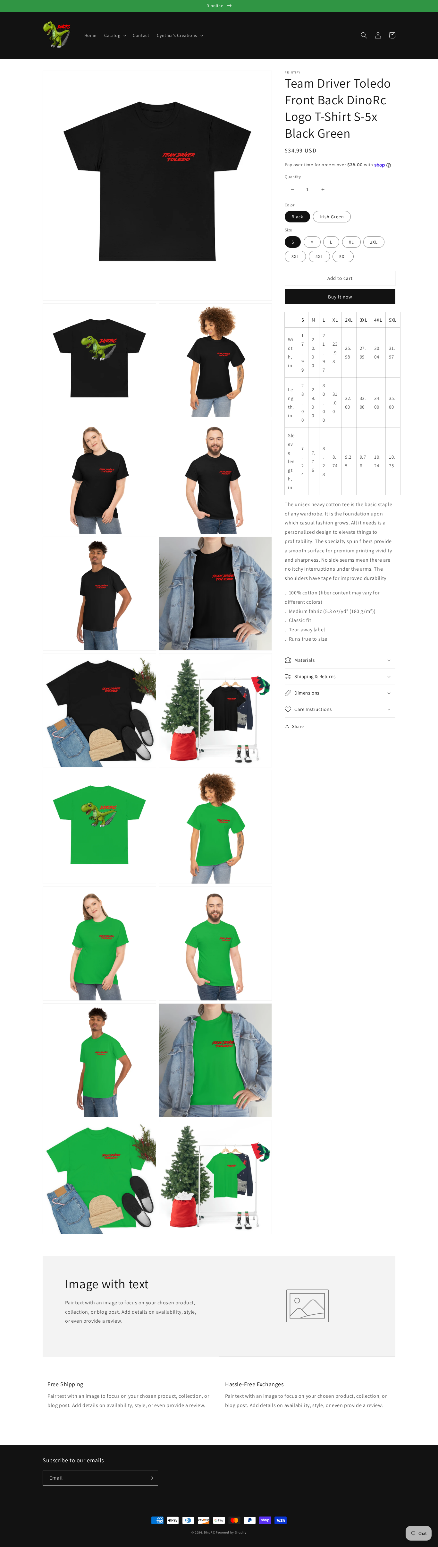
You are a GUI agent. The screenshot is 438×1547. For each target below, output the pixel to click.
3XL (295, 256)
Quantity (293, 176)
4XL (319, 256)
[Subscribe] (151, 1478)
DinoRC (209, 1532)
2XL (374, 242)
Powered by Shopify (231, 1532)
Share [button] (298, 726)
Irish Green (332, 217)
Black (297, 217)
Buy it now (340, 297)
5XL (343, 256)
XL (351, 242)
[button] (114, 35)
